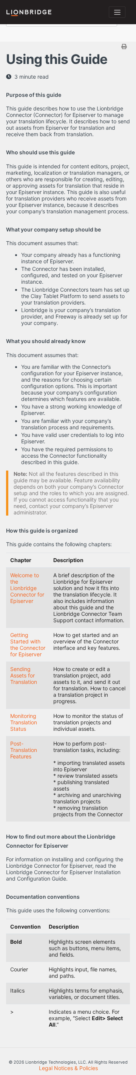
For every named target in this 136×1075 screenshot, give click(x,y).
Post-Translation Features (23, 750)
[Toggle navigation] (117, 12)
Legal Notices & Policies (68, 1068)
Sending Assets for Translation (23, 675)
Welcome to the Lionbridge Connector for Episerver (27, 588)
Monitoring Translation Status (23, 722)
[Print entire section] (69, 46)
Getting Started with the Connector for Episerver (27, 644)
